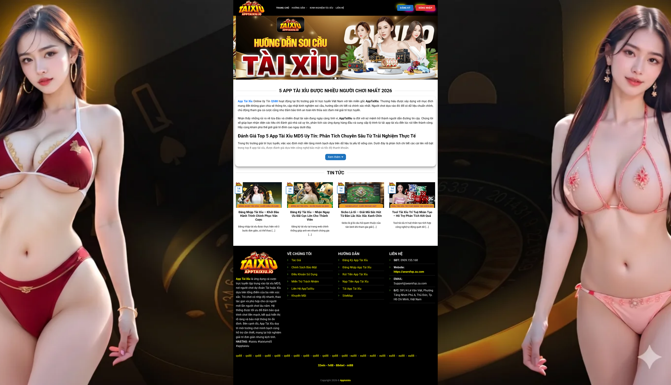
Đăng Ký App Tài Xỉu (355, 260)
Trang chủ (282, 7)
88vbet (340, 365)
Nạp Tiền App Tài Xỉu (355, 281)
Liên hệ (340, 7)
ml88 (350, 365)
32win (321, 365)
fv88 (330, 365)
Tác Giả (296, 260)
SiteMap (347, 295)
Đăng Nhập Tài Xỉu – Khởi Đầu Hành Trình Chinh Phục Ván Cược (259, 215)
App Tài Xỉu (245, 101)
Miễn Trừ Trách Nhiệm (305, 281)
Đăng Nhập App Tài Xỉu (356, 267)
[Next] (429, 49)
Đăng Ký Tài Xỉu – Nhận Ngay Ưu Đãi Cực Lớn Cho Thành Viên (310, 215)
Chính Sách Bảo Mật (304, 267)
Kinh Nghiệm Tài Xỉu (321, 7)
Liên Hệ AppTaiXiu (302, 288)
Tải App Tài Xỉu (351, 288)
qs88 (239, 355)
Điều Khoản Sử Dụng (304, 274)
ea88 (354, 355)
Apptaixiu (345, 380)
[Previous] (242, 49)
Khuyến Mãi (298, 295)
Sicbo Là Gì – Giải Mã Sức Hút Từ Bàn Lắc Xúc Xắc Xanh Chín (361, 214)
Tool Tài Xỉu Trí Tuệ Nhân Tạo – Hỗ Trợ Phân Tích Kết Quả (412, 214)
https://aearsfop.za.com (409, 271)
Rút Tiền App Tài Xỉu (355, 274)
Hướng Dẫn (298, 7)
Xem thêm (334, 157)
